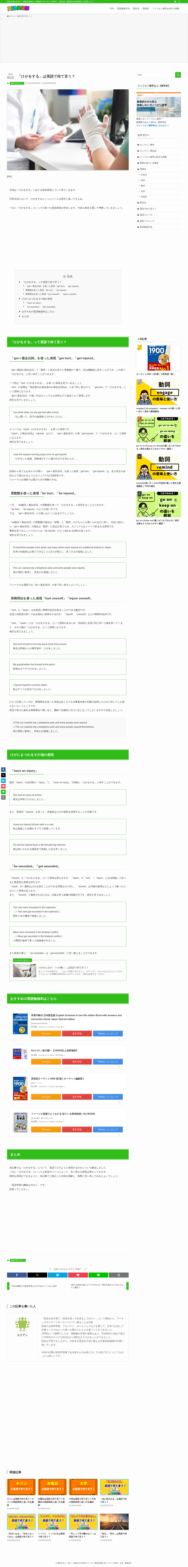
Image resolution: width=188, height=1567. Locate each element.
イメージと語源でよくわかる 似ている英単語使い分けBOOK (63, 1114)
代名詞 (144, 175)
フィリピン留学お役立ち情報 (153, 157)
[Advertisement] (94, 39)
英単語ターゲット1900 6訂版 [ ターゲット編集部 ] (57, 1078)
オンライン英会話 (148, 151)
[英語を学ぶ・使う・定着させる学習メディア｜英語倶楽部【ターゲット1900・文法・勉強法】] (18, 8)
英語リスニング (147, 221)
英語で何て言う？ (16, 83)
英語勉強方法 (146, 227)
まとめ (25, 316)
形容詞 (144, 197)
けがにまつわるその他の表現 (37, 299)
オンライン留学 (147, 145)
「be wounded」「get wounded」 (41, 307)
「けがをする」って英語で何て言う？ (42, 282)
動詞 (143, 186)
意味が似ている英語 (149, 163)
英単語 (143, 169)
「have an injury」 (34, 303)
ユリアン (22, 1335)
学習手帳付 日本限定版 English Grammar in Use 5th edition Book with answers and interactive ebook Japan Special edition (76, 1017)
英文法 (143, 202)
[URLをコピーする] (119, 1275)
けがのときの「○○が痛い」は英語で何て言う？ (63, 967)
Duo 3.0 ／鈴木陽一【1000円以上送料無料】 (54, 1050)
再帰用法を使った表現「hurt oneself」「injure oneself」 (51, 294)
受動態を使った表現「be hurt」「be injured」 (46, 290)
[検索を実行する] (178, 75)
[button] (17, 1275)
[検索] (179, 1)
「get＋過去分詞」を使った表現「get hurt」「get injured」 (52, 286)
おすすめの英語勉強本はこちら (38, 311)
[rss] (175, 1)
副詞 (143, 180)
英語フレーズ (146, 215)
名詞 (143, 191)
